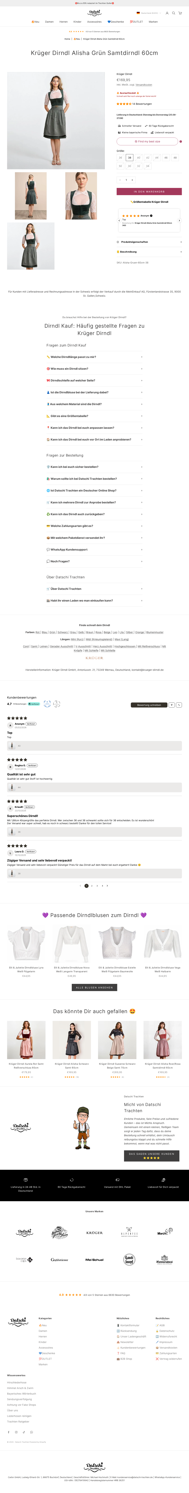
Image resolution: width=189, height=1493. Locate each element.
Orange (140, 632)
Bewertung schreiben (149, 705)
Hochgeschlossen (125, 646)
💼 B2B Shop (124, 1358)
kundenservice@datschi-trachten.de (135, 1477)
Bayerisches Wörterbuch (21, 1393)
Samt (34, 646)
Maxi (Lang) (122, 639)
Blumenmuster (154, 632)
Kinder (77, 21)
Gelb (81, 632)
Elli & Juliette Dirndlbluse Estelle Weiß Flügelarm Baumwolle (117, 969)
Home (67, 39)
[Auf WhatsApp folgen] (31, 1432)
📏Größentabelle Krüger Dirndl (149, 201)
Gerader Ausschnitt (61, 646)
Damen (49, 21)
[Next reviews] (179, 220)
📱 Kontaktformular (128, 1325)
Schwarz (63, 632)
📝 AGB (160, 1325)
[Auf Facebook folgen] (8, 1432)
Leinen (44, 646)
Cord (26, 646)
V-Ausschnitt (83, 646)
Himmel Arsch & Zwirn (20, 1388)
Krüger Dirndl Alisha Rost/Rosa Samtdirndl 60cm (162, 1065)
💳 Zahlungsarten (166, 1353)
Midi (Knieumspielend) (99, 639)
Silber (130, 632)
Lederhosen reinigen (19, 1416)
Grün (52, 632)
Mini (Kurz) (77, 639)
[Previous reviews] (119, 220)
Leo (115, 632)
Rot (38, 632)
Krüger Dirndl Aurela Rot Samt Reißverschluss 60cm (26, 1065)
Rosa (99, 632)
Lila (122, 632)
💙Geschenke (115, 21)
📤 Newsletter (125, 1342)
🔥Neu (35, 21)
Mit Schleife (91, 650)
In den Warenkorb (149, 191)
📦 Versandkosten (166, 1347)
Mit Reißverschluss (149, 646)
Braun (90, 632)
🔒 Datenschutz (165, 1330)
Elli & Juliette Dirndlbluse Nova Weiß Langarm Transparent (71, 969)
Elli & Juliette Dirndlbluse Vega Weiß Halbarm (162, 969)
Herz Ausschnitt (102, 646)
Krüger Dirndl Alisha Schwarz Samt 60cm (72, 1065)
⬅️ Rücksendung (127, 1330)
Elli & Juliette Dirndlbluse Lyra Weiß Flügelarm (26, 969)
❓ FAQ (121, 1353)
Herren (64, 21)
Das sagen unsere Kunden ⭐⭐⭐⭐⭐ (151, 1155)
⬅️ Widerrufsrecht (166, 1336)
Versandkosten (144, 84)
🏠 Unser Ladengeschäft (131, 1336)
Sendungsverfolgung (19, 1399)
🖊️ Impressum (164, 1342)
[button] (124, 103)
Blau (45, 632)
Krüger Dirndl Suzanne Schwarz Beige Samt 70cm (117, 1065)
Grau (73, 632)
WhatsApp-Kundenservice (167, 1477)
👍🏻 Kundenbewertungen (131, 1347)
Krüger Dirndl (124, 74)
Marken (153, 21)
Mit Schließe (108, 650)
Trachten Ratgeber (18, 1421)
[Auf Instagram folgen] (16, 1432)
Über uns (12, 1410)
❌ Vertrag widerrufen (169, 1358)
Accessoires (94, 21)
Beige (107, 632)
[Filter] (172, 704)
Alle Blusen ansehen (94, 987)
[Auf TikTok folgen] (23, 1432)
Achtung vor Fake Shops (21, 1404)
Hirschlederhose (16, 1382)
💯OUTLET (136, 21)
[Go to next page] (108, 886)
